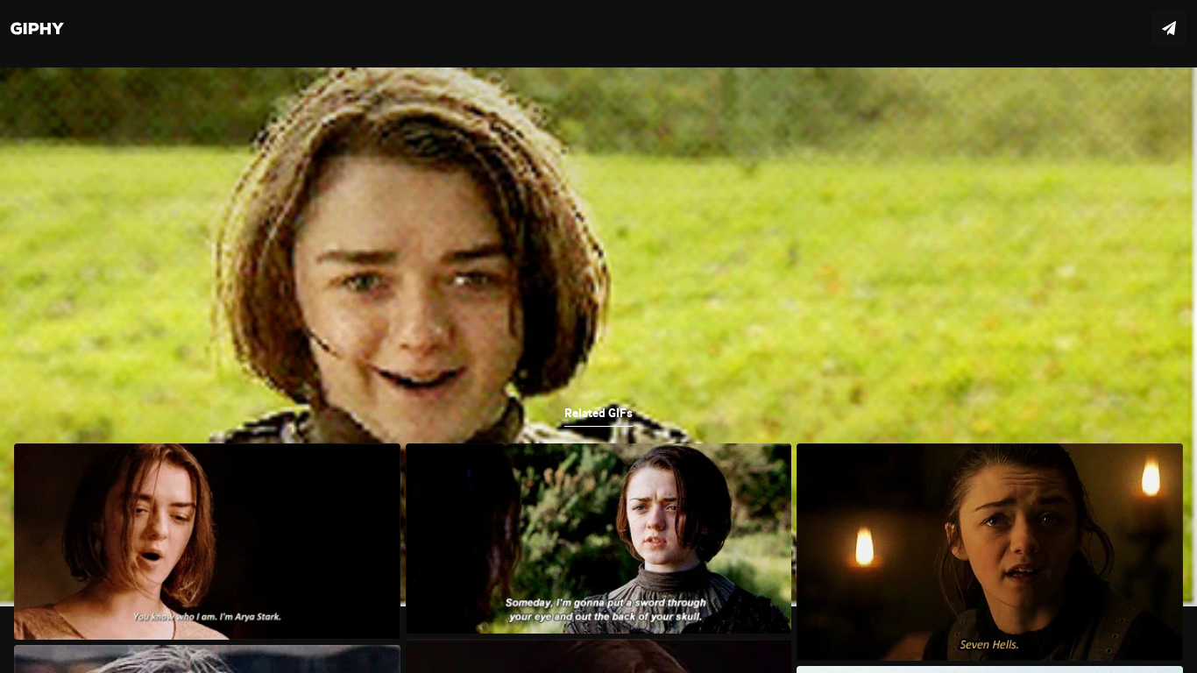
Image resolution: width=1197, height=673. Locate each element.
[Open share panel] (1168, 28)
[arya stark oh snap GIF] (598, 336)
